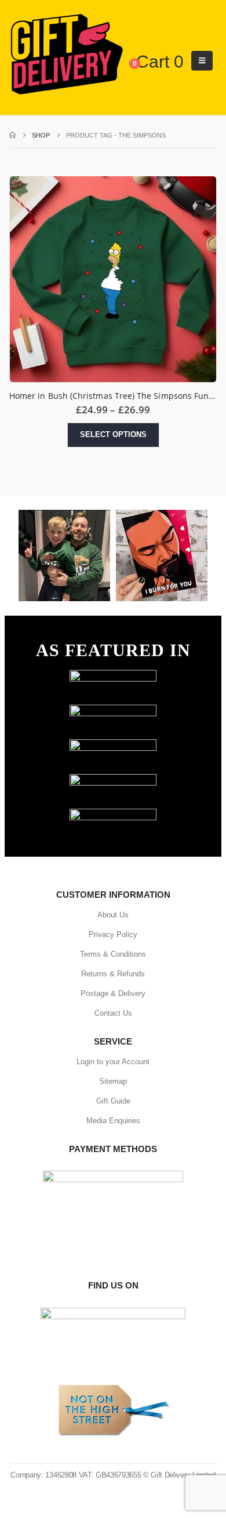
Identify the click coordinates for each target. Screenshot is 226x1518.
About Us (113, 914)
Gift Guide (113, 1101)
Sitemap (113, 1081)
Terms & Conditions (113, 954)
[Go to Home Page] (12, 135)
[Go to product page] (113, 279)
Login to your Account (113, 1061)
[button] (202, 61)
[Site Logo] (66, 55)
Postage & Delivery (113, 993)
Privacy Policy (113, 934)
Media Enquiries (113, 1120)
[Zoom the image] (113, 675)
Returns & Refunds (113, 973)
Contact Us (113, 1013)
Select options (113, 434)
